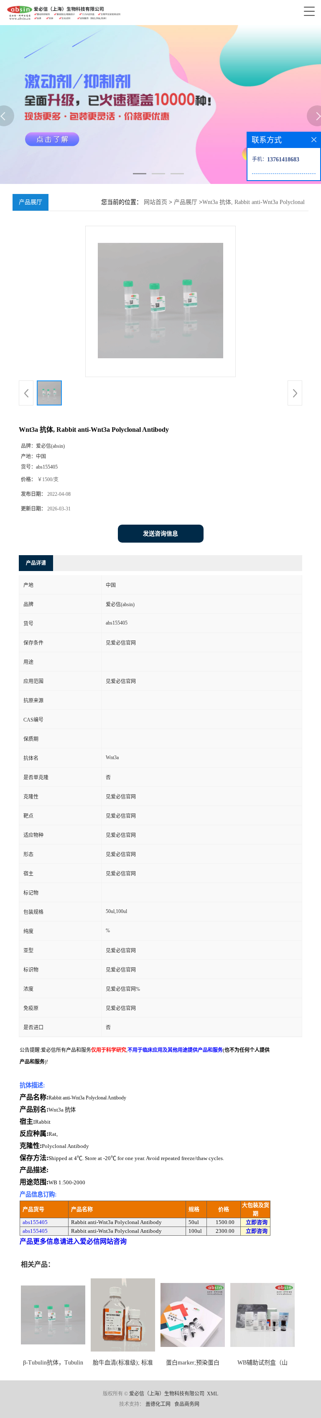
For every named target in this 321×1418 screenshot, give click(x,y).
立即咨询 (257, 1222)
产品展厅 (185, 202)
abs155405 (35, 1222)
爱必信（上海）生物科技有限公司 (166, 1394)
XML (212, 1394)
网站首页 (155, 202)
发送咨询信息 (160, 533)
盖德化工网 (158, 1404)
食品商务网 (186, 1404)
